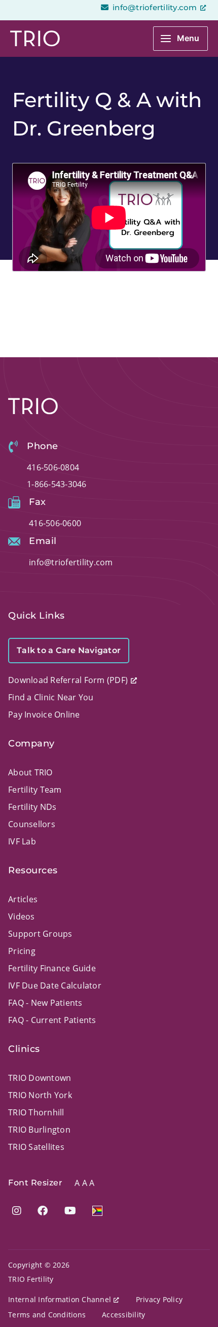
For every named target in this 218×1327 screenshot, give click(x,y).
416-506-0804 (53, 467)
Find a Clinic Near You (51, 697)
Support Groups (40, 933)
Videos (21, 916)
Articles (23, 899)
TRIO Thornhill (36, 1112)
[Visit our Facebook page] (42, 1211)
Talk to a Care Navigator (69, 650)
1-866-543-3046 (57, 484)
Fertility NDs (32, 806)
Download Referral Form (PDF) (68, 680)
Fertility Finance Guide (52, 968)
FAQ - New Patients (45, 1002)
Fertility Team (35, 789)
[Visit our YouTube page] (70, 1211)
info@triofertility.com (154, 7)
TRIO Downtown (39, 1077)
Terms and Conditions (47, 1314)
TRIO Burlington (39, 1129)
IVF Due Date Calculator (54, 985)
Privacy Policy (159, 1299)
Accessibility (123, 1314)
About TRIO (30, 772)
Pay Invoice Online (44, 714)
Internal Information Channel (59, 1299)
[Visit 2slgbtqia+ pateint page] (97, 1211)
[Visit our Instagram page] (16, 1211)
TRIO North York (40, 1095)
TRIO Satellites (36, 1146)
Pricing (21, 951)
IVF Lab (22, 841)
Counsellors (31, 824)
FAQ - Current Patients (52, 1020)
